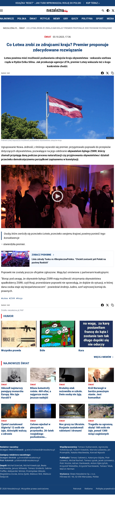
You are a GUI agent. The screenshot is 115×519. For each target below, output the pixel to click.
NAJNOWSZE (7, 18)
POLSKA (21, 18)
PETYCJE (45, 18)
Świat (22, 28)
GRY (65, 18)
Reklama (89, 488)
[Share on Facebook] (102, 73)
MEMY (56, 18)
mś (8, 73)
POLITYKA (87, 18)
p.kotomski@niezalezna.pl (27, 460)
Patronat (77, 488)
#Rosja (19, 298)
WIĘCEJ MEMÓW (102, 357)
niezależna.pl (10, 28)
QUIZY (74, 18)
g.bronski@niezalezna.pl (28, 457)
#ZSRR (12, 298)
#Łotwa (4, 298)
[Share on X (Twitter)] (107, 73)
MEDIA (110, 18)
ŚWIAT (33, 18)
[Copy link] (112, 73)
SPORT (100, 18)
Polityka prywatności (105, 488)
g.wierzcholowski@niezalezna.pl (40, 449)
